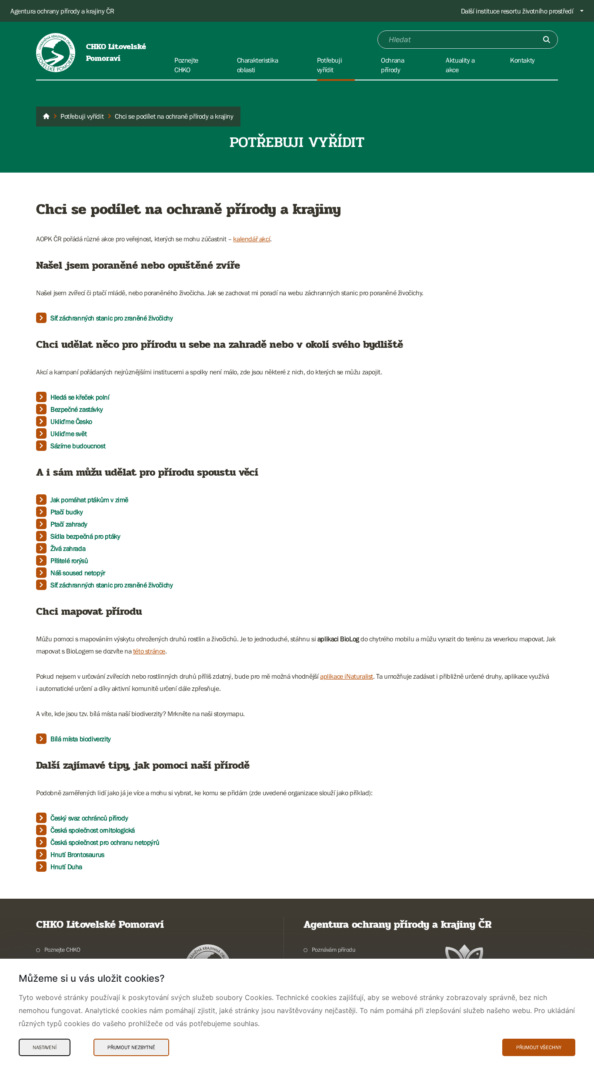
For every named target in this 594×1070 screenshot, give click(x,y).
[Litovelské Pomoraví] (46, 116)
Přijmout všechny (538, 1047)
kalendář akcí (251, 239)
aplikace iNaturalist (346, 676)
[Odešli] (546, 39)
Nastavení (45, 1047)
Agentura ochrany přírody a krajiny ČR (62, 11)
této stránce (149, 651)
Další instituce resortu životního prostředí (517, 11)
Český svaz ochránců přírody (89, 818)
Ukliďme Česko (71, 421)
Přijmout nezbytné (131, 1047)
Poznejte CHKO (62, 949)
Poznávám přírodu (333, 949)
